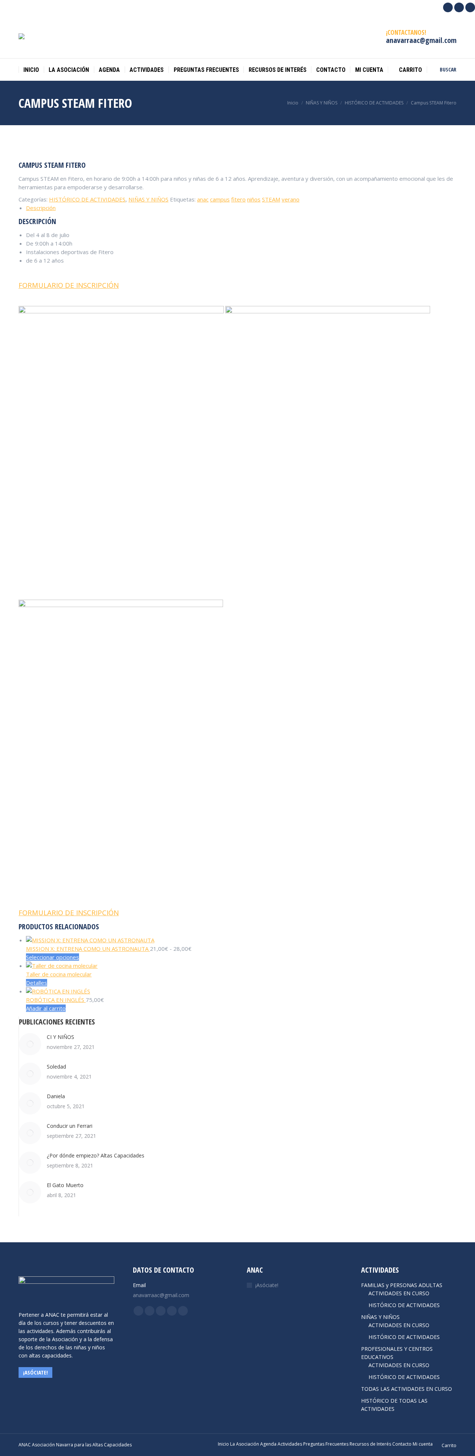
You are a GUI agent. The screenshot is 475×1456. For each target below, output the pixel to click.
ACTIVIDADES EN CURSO (398, 1293)
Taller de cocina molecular (59, 974)
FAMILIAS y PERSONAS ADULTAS (401, 1285)
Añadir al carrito (46, 1008)
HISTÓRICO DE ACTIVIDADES (87, 199)
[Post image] (30, 1044)
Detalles (36, 982)
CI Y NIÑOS (60, 1036)
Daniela (56, 1096)
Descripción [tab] (41, 207)
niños (254, 199)
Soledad (56, 1066)
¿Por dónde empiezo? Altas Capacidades (95, 1155)
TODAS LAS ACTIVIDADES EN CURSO (406, 1388)
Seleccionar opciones (52, 957)
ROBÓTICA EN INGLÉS (56, 999)
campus (220, 199)
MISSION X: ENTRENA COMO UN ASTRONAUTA (88, 948)
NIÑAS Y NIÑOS (148, 199)
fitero (238, 199)
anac (203, 199)
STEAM (271, 199)
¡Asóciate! (266, 1285)
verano (290, 199)
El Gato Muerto (65, 1185)
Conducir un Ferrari (69, 1125)
